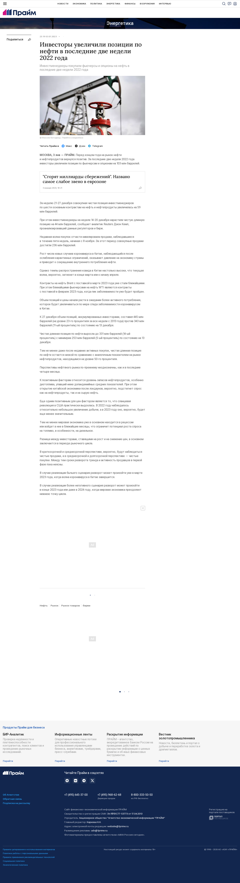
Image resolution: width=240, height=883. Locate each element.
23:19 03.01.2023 (48, 36)
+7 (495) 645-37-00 (76, 794)
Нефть (44, 605)
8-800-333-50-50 (142, 796)
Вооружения (147, 3)
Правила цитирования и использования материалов (29, 849)
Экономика (79, 3)
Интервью (165, 3)
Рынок (54, 605)
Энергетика (113, 3)
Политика (96, 3)
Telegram (97, 146)
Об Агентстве (11, 794)
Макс (69, 146)
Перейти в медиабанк (72, 137)
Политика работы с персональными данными (25, 853)
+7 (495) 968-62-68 (109, 796)
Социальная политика (14, 861)
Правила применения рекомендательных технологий (29, 857)
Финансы (130, 3)
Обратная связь (12, 798)
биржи (86, 605)
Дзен (82, 146)
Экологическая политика (15, 865)
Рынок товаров (70, 605)
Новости (62, 3)
